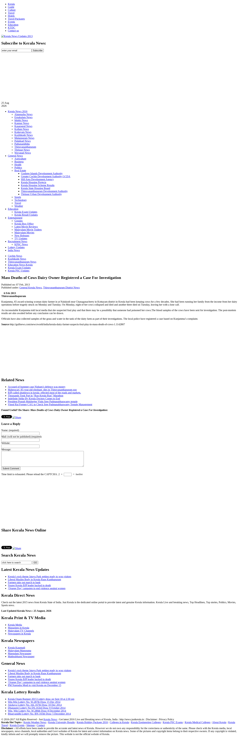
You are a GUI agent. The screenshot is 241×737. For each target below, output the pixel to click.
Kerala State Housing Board (35, 188)
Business (19, 161)
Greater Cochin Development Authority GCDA (45, 176)
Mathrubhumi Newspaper (21, 656)
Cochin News (15, 255)
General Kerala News (30, 287)
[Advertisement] (120, 77)
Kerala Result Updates (26, 214)
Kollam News (21, 129)
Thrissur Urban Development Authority (41, 194)
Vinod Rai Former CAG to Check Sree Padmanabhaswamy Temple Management (50, 404)
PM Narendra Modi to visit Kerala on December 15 (34, 685)
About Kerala (219, 722)
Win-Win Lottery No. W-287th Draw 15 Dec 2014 (34, 702)
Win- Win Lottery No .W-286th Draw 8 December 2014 (37, 710)
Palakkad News (22, 141)
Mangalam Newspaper (19, 653)
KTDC (11, 27)
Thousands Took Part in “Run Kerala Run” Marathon (35, 395)
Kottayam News (22, 132)
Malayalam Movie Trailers (28, 229)
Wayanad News (22, 152)
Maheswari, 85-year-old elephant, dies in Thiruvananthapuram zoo (42, 389)
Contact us (13, 30)
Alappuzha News (23, 114)
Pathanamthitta (22, 144)
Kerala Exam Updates (25, 211)
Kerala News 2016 (17, 111)
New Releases (21, 235)
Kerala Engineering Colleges (146, 722)
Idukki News (21, 120)
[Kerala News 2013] (17, 36)
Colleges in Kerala (119, 722)
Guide (11, 7)
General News (15, 155)
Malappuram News (24, 138)
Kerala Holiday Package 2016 (92, 722)
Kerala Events (17, 725)
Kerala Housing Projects (33, 182)
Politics (18, 167)
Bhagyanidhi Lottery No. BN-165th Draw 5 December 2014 (39, 713)
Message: (6, 449)
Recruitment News (17, 241)
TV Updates (20, 238)
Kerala (11, 4)
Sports (17, 197)
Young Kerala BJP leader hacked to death (29, 585)
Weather (18, 206)
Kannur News (21, 123)
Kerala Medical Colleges (197, 722)
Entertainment (15, 217)
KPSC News (21, 244)
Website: (5, 443)
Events (11, 21)
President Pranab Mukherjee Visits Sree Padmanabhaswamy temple (43, 401)
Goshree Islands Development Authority (42, 173)
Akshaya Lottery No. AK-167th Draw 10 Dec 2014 (35, 705)
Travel (11, 12)
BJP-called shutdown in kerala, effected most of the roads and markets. (44, 392)
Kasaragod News (23, 126)
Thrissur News (22, 149)
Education (13, 24)
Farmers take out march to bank (24, 582)
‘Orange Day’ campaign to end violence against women (36, 588)
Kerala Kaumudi (16, 647)
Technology (20, 200)
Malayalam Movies (24, 232)
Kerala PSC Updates (18, 270)
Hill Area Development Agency (37, 179)
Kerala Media (15, 624)
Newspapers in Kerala (19, 633)
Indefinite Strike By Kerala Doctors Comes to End (34, 398)
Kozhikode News (23, 135)
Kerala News (50, 719)
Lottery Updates (16, 247)
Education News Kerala (20, 264)
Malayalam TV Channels (21, 630)
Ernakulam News (23, 117)
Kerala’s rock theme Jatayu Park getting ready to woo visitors (39, 576)
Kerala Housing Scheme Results (37, 185)
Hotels (11, 15)
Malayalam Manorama (19, 650)
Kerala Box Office (24, 223)
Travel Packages (16, 18)
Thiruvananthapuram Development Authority (44, 191)
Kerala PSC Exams (173, 722)
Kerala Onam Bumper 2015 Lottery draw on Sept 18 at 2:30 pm (41, 699)
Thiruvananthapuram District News (61, 287)
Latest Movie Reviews (26, 226)
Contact (41, 725)
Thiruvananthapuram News (22, 261)
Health (17, 164)
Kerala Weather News (34, 722)
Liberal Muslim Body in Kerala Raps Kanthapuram (34, 579)
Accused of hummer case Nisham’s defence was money (36, 386)
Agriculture (20, 158)
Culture (12, 10)
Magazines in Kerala (18, 627)
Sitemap (30, 725)
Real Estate (20, 170)
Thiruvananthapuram (25, 146)
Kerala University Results (61, 722)
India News (14, 250)
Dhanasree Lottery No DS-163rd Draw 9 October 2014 (36, 707)
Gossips (18, 220)
